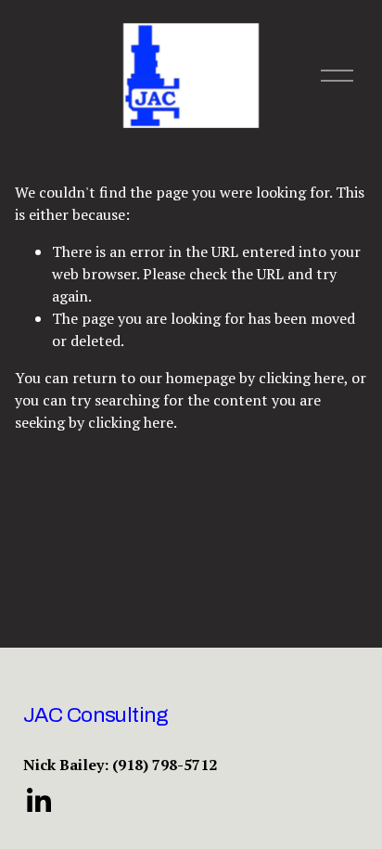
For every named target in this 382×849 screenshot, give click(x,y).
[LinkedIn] (38, 801)
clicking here (301, 377)
